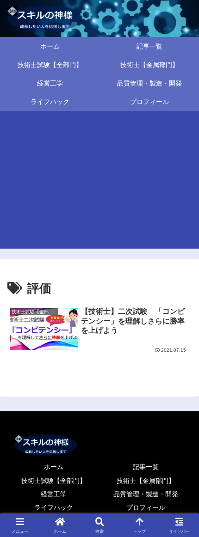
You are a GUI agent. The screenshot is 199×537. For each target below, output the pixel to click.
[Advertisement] (99, 183)
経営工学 (54, 494)
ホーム (53, 466)
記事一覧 (146, 466)
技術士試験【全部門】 (53, 480)
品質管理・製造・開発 (145, 494)
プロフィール (145, 507)
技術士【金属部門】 (146, 480)
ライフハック (53, 507)
